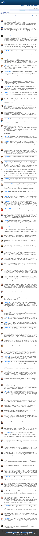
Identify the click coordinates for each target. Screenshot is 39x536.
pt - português (34, 5)
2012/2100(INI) (3, 8)
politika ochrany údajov (33, 533)
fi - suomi (37, 5)
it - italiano (29, 5)
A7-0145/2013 (18, 15)
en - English (26, 5)
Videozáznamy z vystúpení (35, 15)
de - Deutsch (24, 5)
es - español (22, 5)
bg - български (21, 5)
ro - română (35, 5)
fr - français (27, 5)
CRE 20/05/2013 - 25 (12, 10)
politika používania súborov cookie (15, 534)
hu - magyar (31, 5)
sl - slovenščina (36, 5)
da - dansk (23, 5)
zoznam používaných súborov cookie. (23, 534)
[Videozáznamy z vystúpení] (1, 22)
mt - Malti (32, 5)
